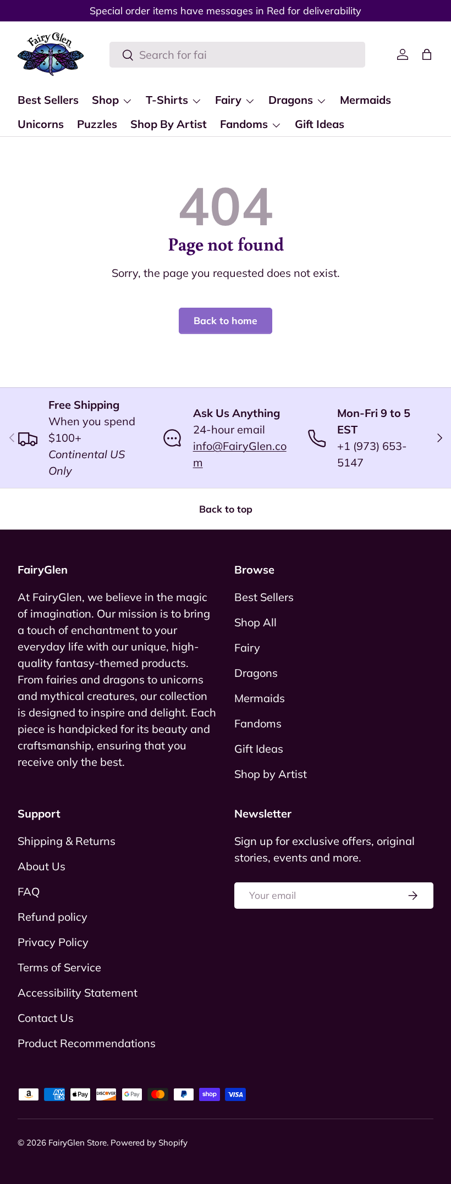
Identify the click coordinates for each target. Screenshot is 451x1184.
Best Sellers (48, 100)
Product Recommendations (87, 1043)
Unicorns (41, 124)
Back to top (225, 509)
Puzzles (97, 124)
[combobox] (237, 55)
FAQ (29, 891)
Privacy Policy (53, 942)
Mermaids (365, 100)
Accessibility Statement (78, 992)
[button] (427, 54)
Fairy (247, 647)
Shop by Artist (270, 774)
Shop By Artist (168, 124)
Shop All (255, 622)
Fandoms (258, 723)
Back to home (225, 320)
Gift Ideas (319, 124)
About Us (41, 866)
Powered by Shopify (149, 1142)
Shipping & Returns (67, 841)
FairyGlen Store (77, 1142)
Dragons (256, 673)
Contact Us (46, 1018)
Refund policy (52, 917)
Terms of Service (59, 967)
